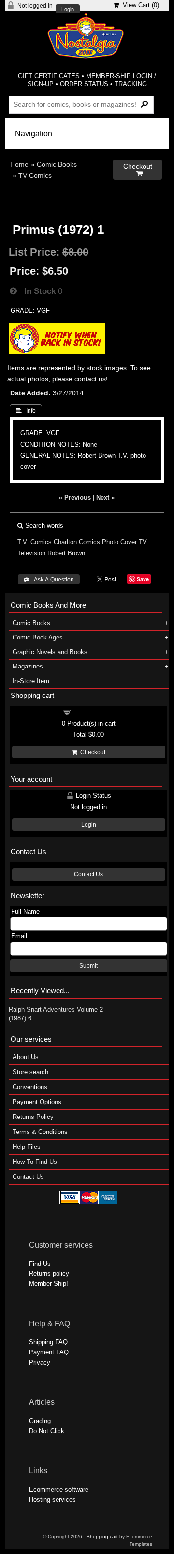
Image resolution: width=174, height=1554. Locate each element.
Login (67, 9)
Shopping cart (94, 711)
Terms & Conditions (40, 1131)
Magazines (28, 666)
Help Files (27, 1146)
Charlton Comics (77, 542)
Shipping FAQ (48, 1342)
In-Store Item (31, 680)
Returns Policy (33, 1116)
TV (143, 542)
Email (19, 936)
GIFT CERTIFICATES (49, 76)
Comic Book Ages (38, 637)
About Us (26, 1056)
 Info (26, 411)
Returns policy (49, 1273)
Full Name (25, 911)
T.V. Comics (34, 542)
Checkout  (137, 170)
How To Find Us (35, 1161)
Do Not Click (46, 1431)
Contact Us (88, 874)
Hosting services (52, 1499)
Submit (88, 966)
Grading (40, 1420)
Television (31, 553)
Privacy (39, 1362)
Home (19, 164)
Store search (30, 1071)
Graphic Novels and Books (50, 651)
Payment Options (37, 1101)
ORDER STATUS (84, 83)
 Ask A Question (49, 579)
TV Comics (35, 175)
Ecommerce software (58, 1489)
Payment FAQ (49, 1352)
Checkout (91, 752)
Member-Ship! (48, 1283)
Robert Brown (66, 553)
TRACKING (131, 83)
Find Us (40, 1263)
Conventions (30, 1086)
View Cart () (139, 5)
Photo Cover (119, 542)
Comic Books (57, 164)
